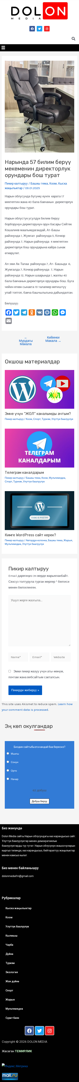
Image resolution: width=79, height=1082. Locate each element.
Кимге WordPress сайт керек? (30, 535)
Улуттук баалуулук (62, 419)
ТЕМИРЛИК (23, 1051)
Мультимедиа (57, 477)
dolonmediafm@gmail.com (18, 876)
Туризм (46, 419)
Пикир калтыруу (16, 183)
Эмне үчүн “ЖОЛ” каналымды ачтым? (38, 413)
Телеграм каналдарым (24, 472)
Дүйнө (9, 953)
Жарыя (68, 540)
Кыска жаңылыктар (18, 908)
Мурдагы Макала (26, 341)
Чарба (9, 944)
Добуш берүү (39, 801)
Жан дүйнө (12, 981)
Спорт (37, 419)
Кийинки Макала (53, 339)
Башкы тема (39, 183)
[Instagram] (47, 28)
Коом (53, 183)
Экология (12, 972)
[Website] (61, 657)
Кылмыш (11, 935)
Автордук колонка (36, 540)
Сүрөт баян (12, 1017)
